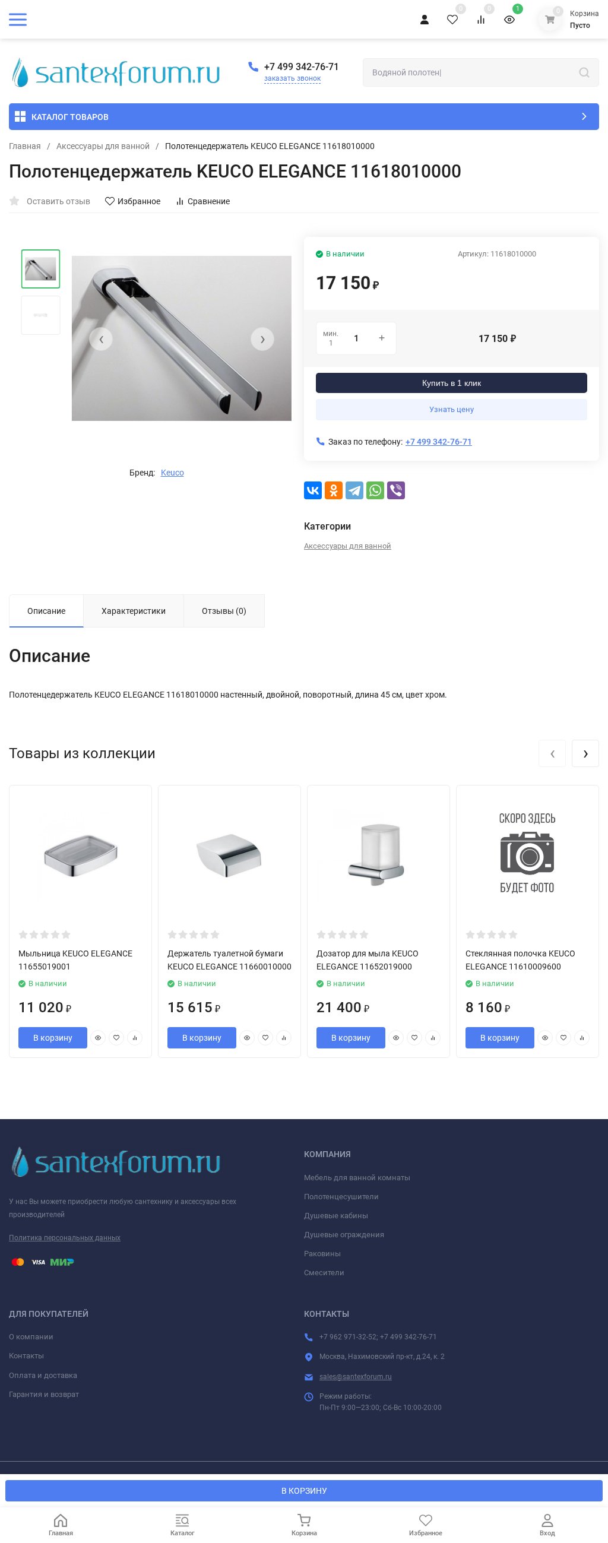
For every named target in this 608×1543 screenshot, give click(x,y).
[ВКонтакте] (313, 490)
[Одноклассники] (334, 490)
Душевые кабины (336, 1215)
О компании (31, 1336)
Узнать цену (451, 409)
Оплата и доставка (43, 1375)
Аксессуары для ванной (103, 146)
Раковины (322, 1253)
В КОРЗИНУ (304, 1491)
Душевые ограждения (344, 1234)
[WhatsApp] (375, 490)
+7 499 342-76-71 (301, 66)
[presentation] (101, 339)
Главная (25, 146)
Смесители (324, 1272)
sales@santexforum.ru (355, 1377)
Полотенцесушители (341, 1196)
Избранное (139, 201)
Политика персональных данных (65, 1238)
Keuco (172, 472)
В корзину (52, 1038)
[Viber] (396, 490)
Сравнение (209, 201)
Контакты (26, 1355)
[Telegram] (354, 490)
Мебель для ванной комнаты (357, 1177)
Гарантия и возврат (44, 1394)
